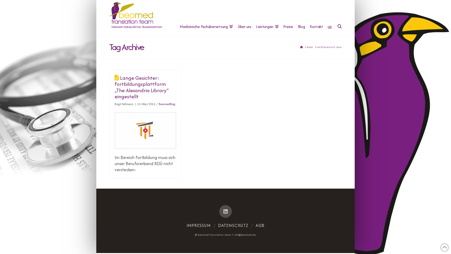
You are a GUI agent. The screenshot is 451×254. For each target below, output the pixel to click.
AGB (260, 225)
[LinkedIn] (225, 211)
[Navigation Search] (338, 17)
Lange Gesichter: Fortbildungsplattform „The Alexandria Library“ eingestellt (142, 87)
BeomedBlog (167, 104)
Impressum (199, 225)
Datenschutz (233, 225)
